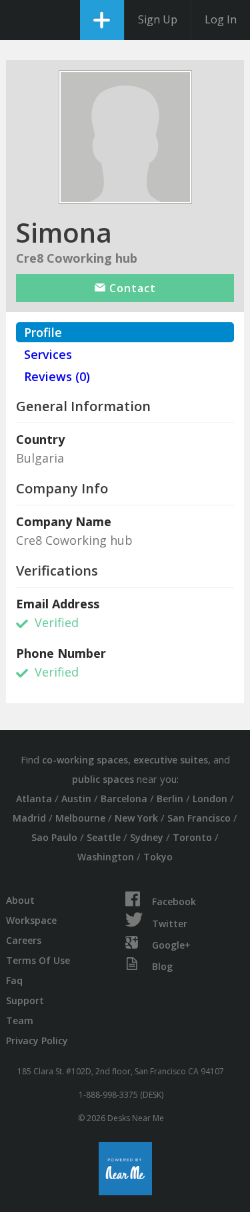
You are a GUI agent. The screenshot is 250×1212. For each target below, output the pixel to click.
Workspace (31, 920)
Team (19, 1020)
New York (136, 818)
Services (48, 354)
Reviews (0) (57, 376)
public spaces (103, 779)
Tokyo (158, 856)
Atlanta (34, 798)
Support (25, 1000)
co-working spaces (85, 759)
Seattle (104, 837)
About (20, 900)
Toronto (192, 837)
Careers (23, 940)
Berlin (170, 798)
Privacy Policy (37, 1040)
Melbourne (80, 818)
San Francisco (199, 818)
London (210, 798)
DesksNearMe (21, 20)
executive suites (170, 759)
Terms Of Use (38, 960)
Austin (76, 798)
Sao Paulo (54, 837)
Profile (43, 332)
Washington (105, 856)
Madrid (29, 818)
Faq (14, 980)
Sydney (146, 837)
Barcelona (124, 798)
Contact (131, 288)
